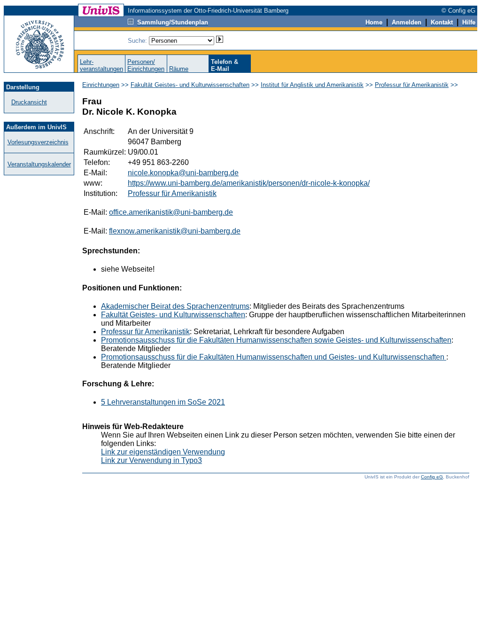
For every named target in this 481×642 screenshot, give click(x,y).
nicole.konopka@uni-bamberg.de (183, 173)
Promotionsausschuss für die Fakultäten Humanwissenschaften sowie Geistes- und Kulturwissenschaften (276, 340)
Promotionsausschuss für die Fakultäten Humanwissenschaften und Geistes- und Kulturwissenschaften (273, 357)
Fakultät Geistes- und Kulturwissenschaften (190, 84)
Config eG (432, 476)
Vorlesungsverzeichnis (38, 142)
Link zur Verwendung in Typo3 (151, 460)
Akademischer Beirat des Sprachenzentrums (175, 306)
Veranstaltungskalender (39, 164)
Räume (178, 68)
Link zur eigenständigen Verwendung (163, 452)
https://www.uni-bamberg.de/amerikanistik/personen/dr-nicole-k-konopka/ (249, 183)
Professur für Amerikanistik (412, 84)
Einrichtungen (100, 84)
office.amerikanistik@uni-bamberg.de (171, 212)
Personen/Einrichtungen (145, 65)
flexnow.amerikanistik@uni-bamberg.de (174, 231)
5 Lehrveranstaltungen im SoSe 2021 (163, 402)
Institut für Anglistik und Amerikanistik (312, 84)
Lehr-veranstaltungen (101, 65)
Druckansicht (29, 102)
